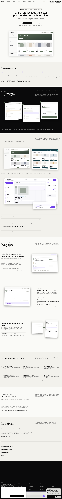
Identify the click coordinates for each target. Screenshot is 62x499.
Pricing (19, 1)
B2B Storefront (20, 483)
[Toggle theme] (44, 1)
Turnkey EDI (20, 486)
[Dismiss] (60, 489)
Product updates (42, 485)
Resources (29, 1)
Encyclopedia (42, 486)
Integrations (14, 1)
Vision (19, 485)
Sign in (47, 1)
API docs (41, 489)
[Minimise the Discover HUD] (46, 496)
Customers (24, 1)
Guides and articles (43, 483)
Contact (53, 486)
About (34, 1)
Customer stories (54, 485)
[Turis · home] (2, 1)
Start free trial (52, 1)
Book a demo (58, 1)
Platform (8, 1)
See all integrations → (7, 403)
